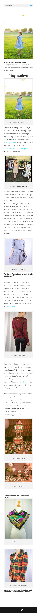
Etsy (22, 590)
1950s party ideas (24, 64)
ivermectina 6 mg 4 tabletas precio (16, 148)
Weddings (10, 70)
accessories (7, 67)
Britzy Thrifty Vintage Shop (15, 62)
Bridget (8, 64)
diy (21, 67)
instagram (24, 382)
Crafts (18, 67)
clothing (13, 67)
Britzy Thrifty (11, 142)
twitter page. (10, 306)
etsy (24, 67)
